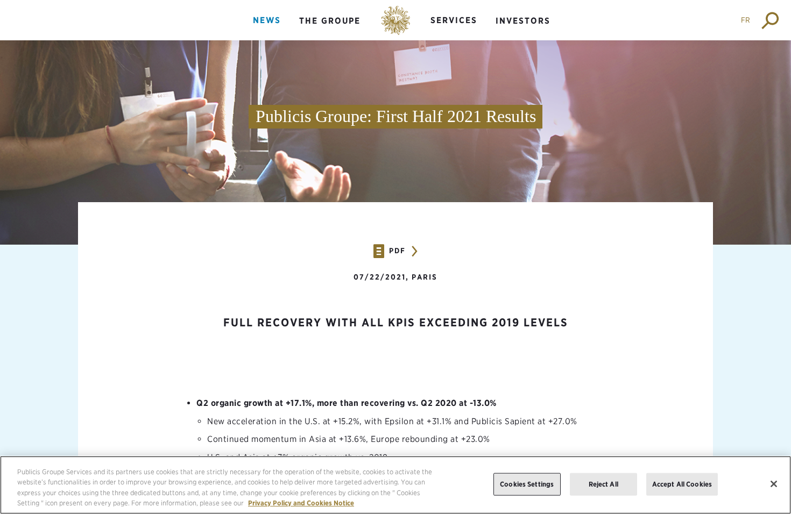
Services (453, 20)
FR (745, 20)
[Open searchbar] (771, 20)
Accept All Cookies (682, 484)
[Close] (774, 484)
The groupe (330, 21)
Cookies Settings (527, 484)
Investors (523, 21)
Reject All (603, 484)
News (267, 20)
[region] (395, 485)
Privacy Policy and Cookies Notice (301, 503)
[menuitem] (267, 29)
